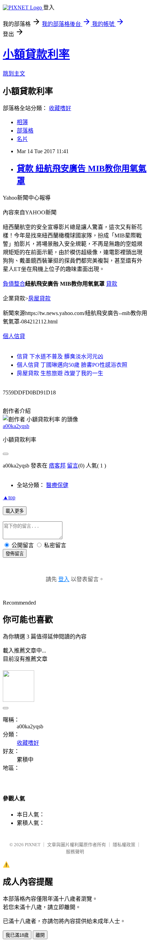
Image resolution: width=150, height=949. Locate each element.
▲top (9, 497)
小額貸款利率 (36, 54)
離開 (40, 935)
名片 (22, 139)
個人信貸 (14, 336)
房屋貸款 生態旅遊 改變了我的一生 (60, 373)
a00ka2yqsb (16, 426)
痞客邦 (57, 466)
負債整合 (14, 284)
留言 (72, 466)
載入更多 (15, 511)
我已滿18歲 (17, 935)
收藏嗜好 (60, 108)
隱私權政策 (124, 844)
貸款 (111, 284)
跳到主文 (14, 74)
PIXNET (32, 844)
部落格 (25, 131)
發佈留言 (15, 553)
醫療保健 (57, 485)
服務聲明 (75, 851)
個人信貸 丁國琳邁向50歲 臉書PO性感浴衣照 (72, 365)
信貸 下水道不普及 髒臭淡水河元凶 (60, 356)
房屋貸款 (39, 298)
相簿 (22, 122)
